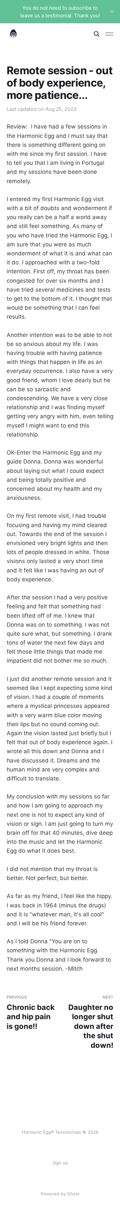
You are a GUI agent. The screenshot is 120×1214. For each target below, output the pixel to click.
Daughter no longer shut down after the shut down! (90, 1022)
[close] (112, 11)
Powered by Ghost (60, 1193)
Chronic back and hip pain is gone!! (31, 1013)
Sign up (60, 1162)
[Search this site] (97, 34)
